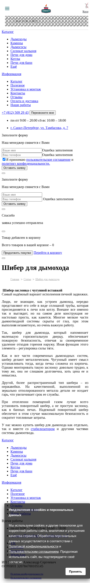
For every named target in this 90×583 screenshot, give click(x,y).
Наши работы (20, 105)
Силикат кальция (23, 51)
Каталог (8, 32)
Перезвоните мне (42, 112)
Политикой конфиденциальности (33, 546)
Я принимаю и (37, 161)
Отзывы (16, 97)
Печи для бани (21, 62)
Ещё (13, 66)
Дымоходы (18, 39)
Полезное (17, 85)
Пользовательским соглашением (34, 551)
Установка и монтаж (25, 89)
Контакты (17, 93)
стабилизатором (43, 429)
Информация (11, 74)
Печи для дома (21, 55)
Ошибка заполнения (57, 150)
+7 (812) (15, 112)
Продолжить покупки (17, 252)
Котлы (15, 59)
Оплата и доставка (24, 101)
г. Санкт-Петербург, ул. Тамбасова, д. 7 (39, 128)
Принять (75, 571)
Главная (14, 279)
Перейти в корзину (48, 252)
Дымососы (18, 47)
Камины (16, 43)
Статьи (27, 279)
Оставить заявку (14, 167)
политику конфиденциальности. (26, 163)
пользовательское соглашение (48, 159)
